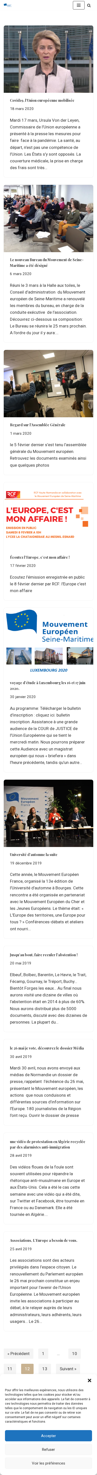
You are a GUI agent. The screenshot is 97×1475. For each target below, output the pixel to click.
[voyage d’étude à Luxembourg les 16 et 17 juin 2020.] (48, 641)
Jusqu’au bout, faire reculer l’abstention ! (44, 954)
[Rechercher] (89, 5)
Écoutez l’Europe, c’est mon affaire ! (40, 557)
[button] (89, 1380)
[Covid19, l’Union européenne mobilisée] (48, 59)
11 (9, 1368)
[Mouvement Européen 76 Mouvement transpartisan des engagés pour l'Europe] (9, 5)
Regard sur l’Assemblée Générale (37, 424)
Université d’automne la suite (33, 854)
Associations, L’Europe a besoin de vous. (43, 1240)
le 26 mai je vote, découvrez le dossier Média (47, 1048)
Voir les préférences (48, 1463)
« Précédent (18, 1353)
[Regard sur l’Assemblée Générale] (48, 383)
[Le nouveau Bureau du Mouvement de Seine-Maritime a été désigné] (48, 218)
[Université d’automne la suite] (48, 813)
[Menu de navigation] (79, 5)
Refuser (48, 1449)
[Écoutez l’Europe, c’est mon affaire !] (48, 516)
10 (74, 1353)
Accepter (48, 1436)
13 (44, 1368)
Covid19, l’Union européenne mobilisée (42, 100)
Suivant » (68, 1368)
